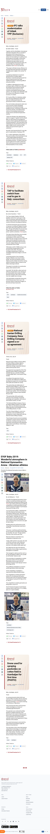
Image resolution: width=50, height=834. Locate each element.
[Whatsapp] (2, 821)
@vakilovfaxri (21, 149)
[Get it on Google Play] (14, 827)
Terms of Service (29, 809)
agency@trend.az (4, 790)
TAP (8, 294)
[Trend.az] (5, 9)
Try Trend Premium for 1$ (14, 169)
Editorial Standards (29, 802)
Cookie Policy (28, 814)
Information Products (5, 810)
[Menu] (48, 10)
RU (47, 831)
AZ (45, 831)
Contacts (27, 800)
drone (8, 740)
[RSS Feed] (19, 821)
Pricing (2, 809)
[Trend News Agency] (4, 779)
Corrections (28, 804)
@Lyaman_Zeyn (10, 289)
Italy (8, 297)
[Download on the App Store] (5, 827)
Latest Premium (4, 798)
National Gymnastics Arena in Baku (14, 627)
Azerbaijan (13, 294)
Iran (8, 430)
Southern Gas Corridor (21, 294)
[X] (8, 821)
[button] (2, 18)
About (27, 796)
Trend (15, 65)
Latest (2, 796)
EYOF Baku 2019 (10, 630)
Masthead (28, 798)
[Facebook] (5, 821)
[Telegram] (13, 821)
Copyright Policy (29, 812)
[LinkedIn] (16, 821)
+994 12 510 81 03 (4, 789)
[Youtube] (11, 821)
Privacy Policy (28, 810)
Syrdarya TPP (9, 157)
